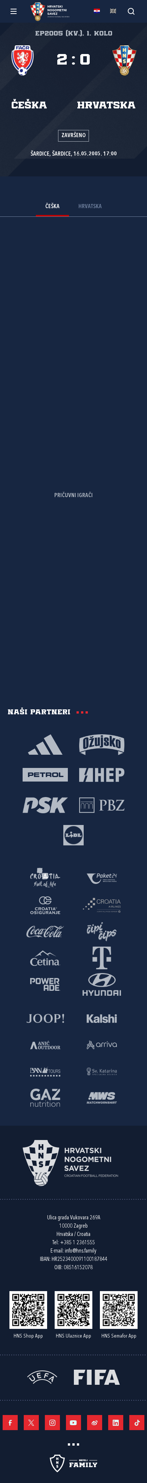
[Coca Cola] (45, 931)
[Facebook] (10, 1422)
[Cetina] (45, 957)
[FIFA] (97, 1376)
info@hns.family (80, 1251)
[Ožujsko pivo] (102, 744)
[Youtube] (73, 1422)
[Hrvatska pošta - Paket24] (102, 878)
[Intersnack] (102, 931)
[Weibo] (94, 1422)
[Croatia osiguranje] (45, 904)
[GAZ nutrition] (45, 1097)
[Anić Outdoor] (45, 1044)
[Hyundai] (102, 984)
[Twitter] (31, 1422)
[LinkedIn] (115, 1422)
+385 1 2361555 (77, 1243)
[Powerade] (45, 984)
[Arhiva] (131, 11)
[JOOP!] (45, 1018)
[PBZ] (102, 804)
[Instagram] (52, 1422)
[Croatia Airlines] (102, 904)
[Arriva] (102, 1044)
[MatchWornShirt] (102, 1097)
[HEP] (102, 774)
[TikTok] (136, 1422)
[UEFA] (42, 1376)
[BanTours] (45, 1071)
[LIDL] (73, 835)
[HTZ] (45, 878)
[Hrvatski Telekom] (102, 957)
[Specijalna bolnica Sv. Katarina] (102, 1071)
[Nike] (45, 744)
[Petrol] (45, 774)
